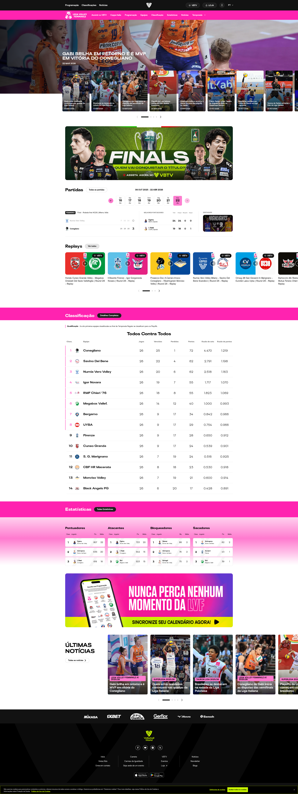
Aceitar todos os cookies (238, 790)
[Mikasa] (91, 716)
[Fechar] (294, 789)
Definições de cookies (217, 790)
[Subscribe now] (149, 153)
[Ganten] (137, 716)
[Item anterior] (137, 117)
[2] (150, 116)
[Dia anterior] (110, 200)
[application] (218, 223)
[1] (145, 116)
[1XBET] (114, 716)
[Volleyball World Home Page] (149, 736)
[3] (153, 116)
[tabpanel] (149, 406)
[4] (156, 116)
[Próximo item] (161, 117)
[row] (149, 351)
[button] (218, 223)
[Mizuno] (184, 716)
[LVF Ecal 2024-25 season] (149, 600)
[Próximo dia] (187, 200)
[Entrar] (222, 5)
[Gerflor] (161, 716)
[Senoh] (207, 716)
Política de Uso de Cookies (40, 791)
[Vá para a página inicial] (149, 5)
